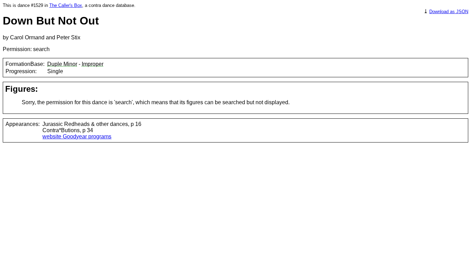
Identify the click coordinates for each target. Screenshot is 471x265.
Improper (92, 64)
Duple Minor (62, 64)
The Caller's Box (65, 5)
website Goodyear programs (76, 136)
